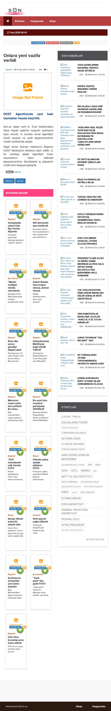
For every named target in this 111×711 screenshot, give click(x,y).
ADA (90, 464)
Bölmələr (20, 21)
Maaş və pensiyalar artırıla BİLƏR (88, 181)
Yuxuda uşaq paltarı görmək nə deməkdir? (90, 198)
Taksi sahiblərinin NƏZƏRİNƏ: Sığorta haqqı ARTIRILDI (87, 67)
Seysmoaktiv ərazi (90, 482)
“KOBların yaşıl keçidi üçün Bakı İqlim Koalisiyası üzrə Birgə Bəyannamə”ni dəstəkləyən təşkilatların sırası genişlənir (90, 136)
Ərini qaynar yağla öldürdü (40, 520)
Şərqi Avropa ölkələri (71, 487)
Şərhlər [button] (20, 180)
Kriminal (36, 515)
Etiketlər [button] (9, 180)
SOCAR (74, 492)
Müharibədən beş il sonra (72, 465)
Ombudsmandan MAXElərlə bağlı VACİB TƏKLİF (41, 345)
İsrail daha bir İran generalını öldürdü (40, 699)
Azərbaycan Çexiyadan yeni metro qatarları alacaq (14, 582)
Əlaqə (52, 21)
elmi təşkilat (87, 492)
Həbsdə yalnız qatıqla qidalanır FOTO (40, 463)
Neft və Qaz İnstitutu (76, 476)
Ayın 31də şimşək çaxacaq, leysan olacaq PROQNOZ (87, 240)
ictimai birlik (71, 498)
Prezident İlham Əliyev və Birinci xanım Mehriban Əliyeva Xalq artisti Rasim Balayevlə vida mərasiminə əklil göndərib (90, 267)
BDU (95, 471)
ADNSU (85, 470)
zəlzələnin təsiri (74, 422)
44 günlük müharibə (72, 443)
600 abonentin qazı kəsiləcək (40, 224)
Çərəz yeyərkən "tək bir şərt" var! (89, 339)
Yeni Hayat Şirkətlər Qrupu (72, 530)
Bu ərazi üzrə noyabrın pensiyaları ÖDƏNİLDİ (40, 404)
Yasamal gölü (70, 519)
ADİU (64, 470)
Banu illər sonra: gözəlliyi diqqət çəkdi (14, 345)
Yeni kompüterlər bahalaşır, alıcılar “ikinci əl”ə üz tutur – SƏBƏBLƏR (90, 318)
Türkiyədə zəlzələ (73, 432)
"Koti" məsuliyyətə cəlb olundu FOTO (14, 463)
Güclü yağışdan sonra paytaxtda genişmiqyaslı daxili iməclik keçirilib (90, 218)
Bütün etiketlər (95, 539)
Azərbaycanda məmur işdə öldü (41, 639)
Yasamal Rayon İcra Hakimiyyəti (74, 511)
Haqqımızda (37, 21)
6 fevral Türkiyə (71, 416)
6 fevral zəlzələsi (69, 427)
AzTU (74, 470)
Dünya (35, 455)
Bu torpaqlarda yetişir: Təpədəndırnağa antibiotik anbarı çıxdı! (90, 359)
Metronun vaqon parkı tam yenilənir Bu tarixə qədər (15, 404)
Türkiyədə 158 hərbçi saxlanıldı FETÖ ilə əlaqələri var (15, 700)
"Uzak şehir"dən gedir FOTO (39, 580)
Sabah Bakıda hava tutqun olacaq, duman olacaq (41, 286)
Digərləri (8, 69)
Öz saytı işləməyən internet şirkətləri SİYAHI (88, 162)
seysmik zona (71, 438)
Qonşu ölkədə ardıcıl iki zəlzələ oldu (15, 521)
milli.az (17, 171)
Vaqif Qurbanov (69, 481)
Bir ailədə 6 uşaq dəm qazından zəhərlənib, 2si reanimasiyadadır (90, 109)
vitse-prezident (73, 525)
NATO (65, 492)
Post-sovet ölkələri (93, 486)
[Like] (20, 215)
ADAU (98, 464)
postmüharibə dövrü (73, 449)
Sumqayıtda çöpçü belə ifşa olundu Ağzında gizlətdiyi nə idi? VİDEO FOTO (14, 227)
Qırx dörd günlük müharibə (75, 457)
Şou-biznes (13, 278)
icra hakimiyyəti (72, 504)
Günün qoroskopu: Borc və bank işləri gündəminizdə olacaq (90, 381)
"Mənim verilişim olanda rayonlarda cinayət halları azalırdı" (15, 286)
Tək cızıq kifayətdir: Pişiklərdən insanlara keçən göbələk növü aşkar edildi (90, 294)
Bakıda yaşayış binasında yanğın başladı (87, 89)
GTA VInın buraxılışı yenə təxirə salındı (16, 640)
